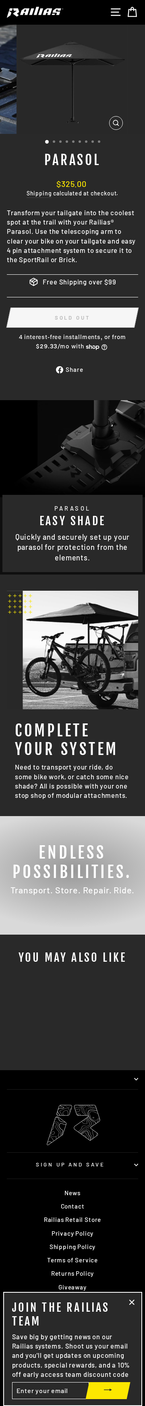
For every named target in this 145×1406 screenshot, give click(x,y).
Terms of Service (72, 1260)
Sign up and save (71, 1164)
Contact (73, 1206)
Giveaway (72, 1287)
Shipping (39, 193)
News (72, 1192)
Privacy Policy (73, 1233)
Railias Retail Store (73, 1219)
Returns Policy (72, 1273)
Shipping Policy (72, 1246)
